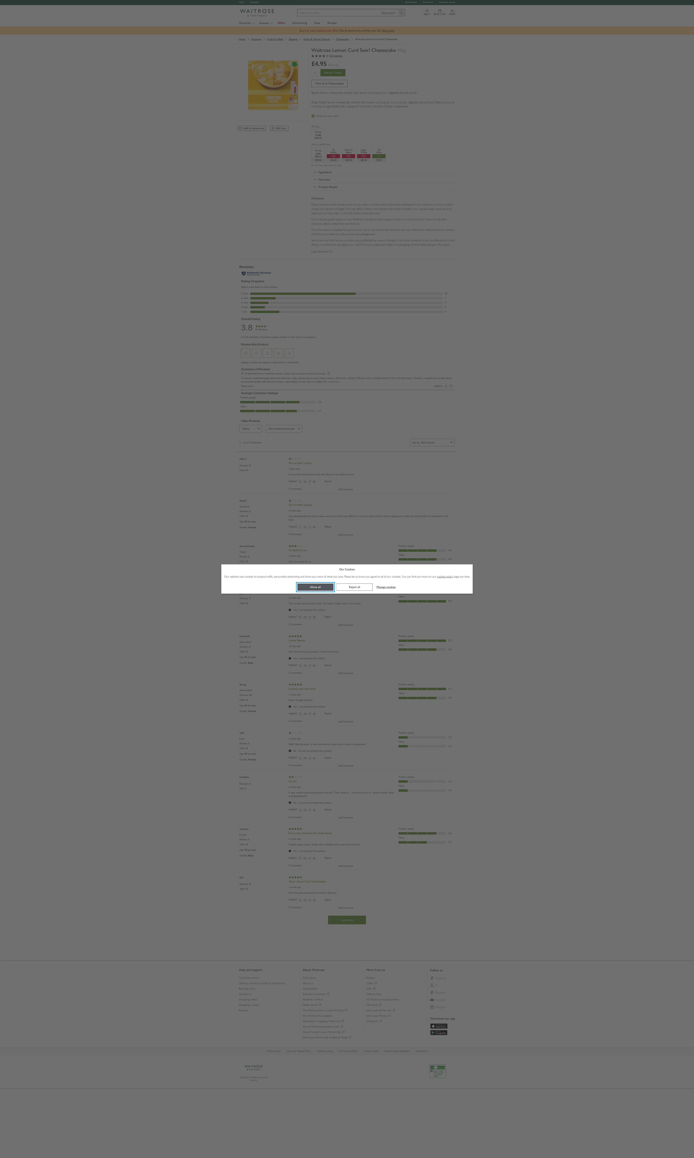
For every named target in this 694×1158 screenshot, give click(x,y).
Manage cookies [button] (386, 587)
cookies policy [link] (445, 576)
